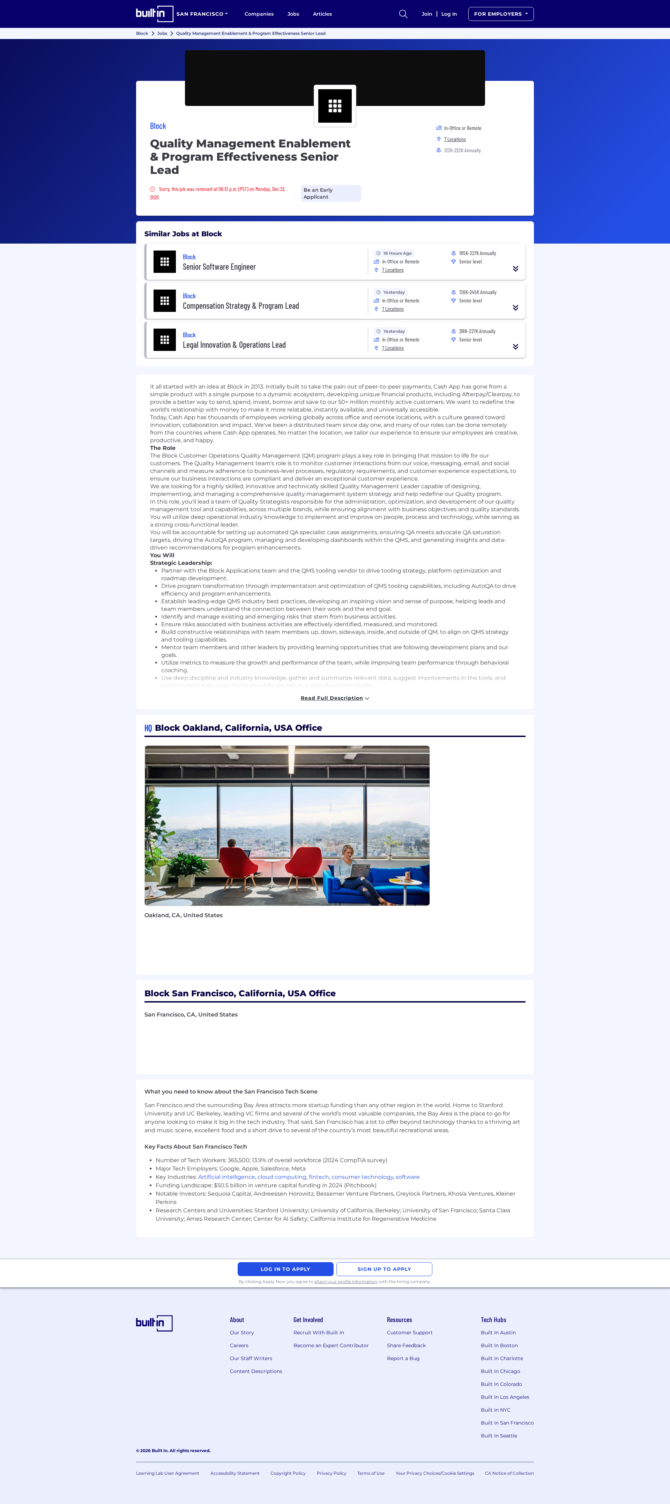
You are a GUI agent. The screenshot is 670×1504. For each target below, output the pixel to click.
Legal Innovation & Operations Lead (234, 344)
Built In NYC (496, 1410)
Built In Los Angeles (505, 1397)
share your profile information (345, 1281)
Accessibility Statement (235, 1473)
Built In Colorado (501, 1384)
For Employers (499, 14)
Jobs (293, 14)
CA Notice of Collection (509, 1473)
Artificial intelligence (226, 1177)
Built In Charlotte (502, 1358)
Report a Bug (403, 1358)
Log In (449, 14)
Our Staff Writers (251, 1358)
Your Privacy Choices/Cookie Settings (435, 1473)
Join (427, 14)
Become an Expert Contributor (331, 1345)
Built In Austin (498, 1332)
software (408, 1177)
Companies (259, 14)
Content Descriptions (256, 1371)
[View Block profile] (335, 78)
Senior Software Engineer (219, 266)
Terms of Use (371, 1473)
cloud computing (282, 1177)
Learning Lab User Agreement (167, 1473)
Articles (322, 14)
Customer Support (410, 1332)
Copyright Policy (288, 1473)
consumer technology (362, 1177)
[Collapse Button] (516, 269)
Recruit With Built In (318, 1332)
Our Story (242, 1332)
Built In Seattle (499, 1436)
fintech (319, 1177)
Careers (239, 1345)
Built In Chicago (500, 1371)
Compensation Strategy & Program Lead (241, 305)
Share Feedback (406, 1345)
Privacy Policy (332, 1473)
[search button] (403, 14)
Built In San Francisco (507, 1423)
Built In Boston (499, 1345)
